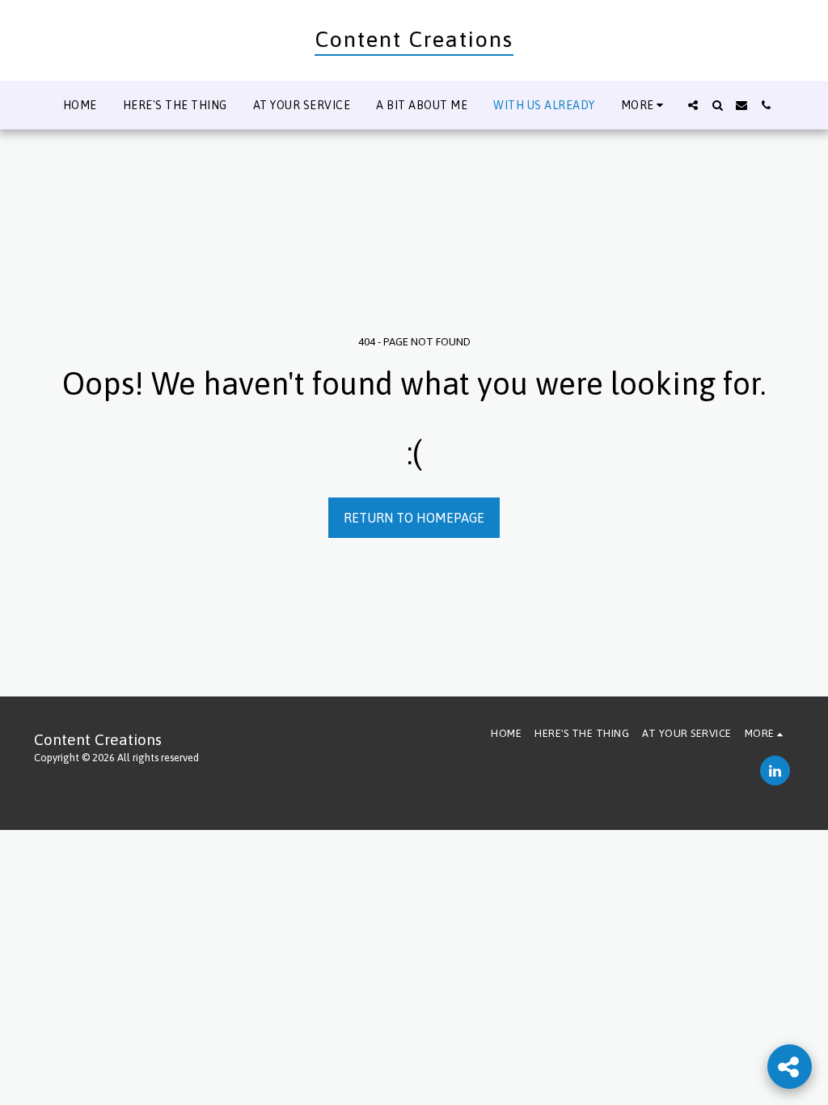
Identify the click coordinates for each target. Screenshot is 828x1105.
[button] (693, 105)
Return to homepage (414, 517)
